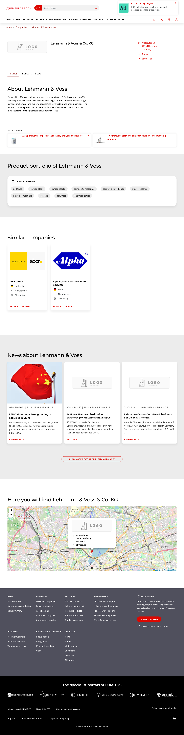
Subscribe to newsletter (19, 606)
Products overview (74, 620)
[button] (92, 551)
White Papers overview (105, 620)
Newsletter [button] (117, 19)
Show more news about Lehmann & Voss (92, 459)
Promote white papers (105, 615)
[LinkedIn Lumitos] (174, 718)
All (37, 8)
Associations (42, 610)
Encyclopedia (42, 636)
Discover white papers (104, 601)
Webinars (69, 655)
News (38, 73)
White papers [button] (71, 19)
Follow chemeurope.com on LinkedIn (154, 626)
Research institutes (45, 646)
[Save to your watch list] (154, 20)
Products (26, 73)
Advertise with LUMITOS (19, 709)
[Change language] (169, 20)
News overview (14, 610)
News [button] (9, 19)
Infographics (42, 641)
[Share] (162, 20)
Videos (39, 650)
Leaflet (157, 570)
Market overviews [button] (51, 19)
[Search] (96, 8)
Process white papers (104, 610)
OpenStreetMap (169, 570)
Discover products (74, 601)
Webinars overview (16, 646)
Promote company (45, 615)
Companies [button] (19, 19)
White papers (71, 646)
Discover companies (46, 601)
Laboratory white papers (106, 606)
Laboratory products (75, 606)
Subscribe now (149, 619)
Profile (13, 73)
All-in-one (70, 660)
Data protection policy (58, 718)
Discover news (14, 601)
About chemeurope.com (68, 709)
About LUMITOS (43, 709)
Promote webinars (16, 641)
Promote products (74, 615)
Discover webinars (16, 636)
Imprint (11, 718)
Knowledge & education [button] (94, 19)
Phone (145, 54)
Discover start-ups (45, 606)
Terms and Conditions (31, 718)
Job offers (70, 650)
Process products (73, 610)
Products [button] (33, 19)
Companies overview (46, 620)
